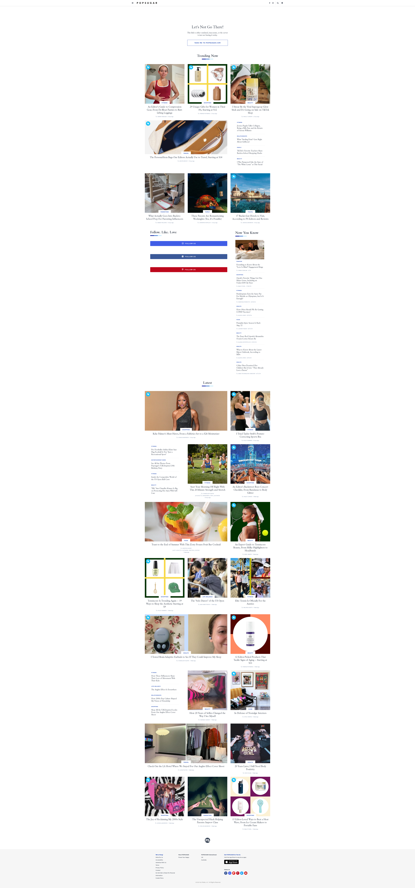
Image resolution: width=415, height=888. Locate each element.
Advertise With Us (161, 862)
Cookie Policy (160, 878)
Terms (157, 865)
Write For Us (159, 857)
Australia (203, 860)
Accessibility (159, 860)
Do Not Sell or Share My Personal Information (165, 874)
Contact (158, 870)
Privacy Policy (160, 867)
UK (202, 857)
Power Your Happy (183, 857)
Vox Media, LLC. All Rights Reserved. (210, 882)
